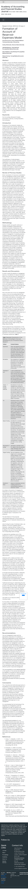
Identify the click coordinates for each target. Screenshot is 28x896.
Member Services (4, 862)
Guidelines (4, 857)
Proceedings (5, 854)
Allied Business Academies (4, 875)
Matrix (3, 852)
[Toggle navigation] (3, 2)
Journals (4, 850)
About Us (4, 859)
